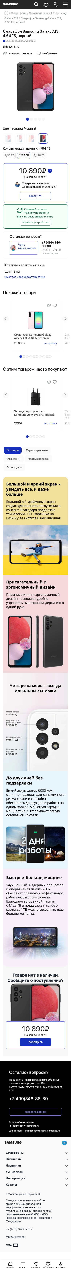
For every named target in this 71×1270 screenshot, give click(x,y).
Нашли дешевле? (35, 177)
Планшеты (13, 1159)
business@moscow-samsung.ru (42, 1130)
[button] (23, 1265)
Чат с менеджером (27, 246)
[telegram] (64, 1143)
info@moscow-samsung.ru (24, 1125)
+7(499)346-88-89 (28, 1098)
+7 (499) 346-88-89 (19, 1229)
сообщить (35, 196)
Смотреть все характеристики (24, 277)
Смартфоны (14, 1153)
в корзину (50, 343)
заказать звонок (35, 1111)
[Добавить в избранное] (55, 305)
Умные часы (14, 1172)
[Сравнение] (49, 305)
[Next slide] (65, 318)
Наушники (13, 1165)
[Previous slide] (6, 318)
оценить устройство (35, 222)
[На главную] (13, 1143)
